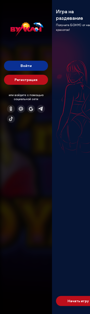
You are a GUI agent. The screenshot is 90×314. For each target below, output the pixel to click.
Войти (26, 65)
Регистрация (26, 79)
